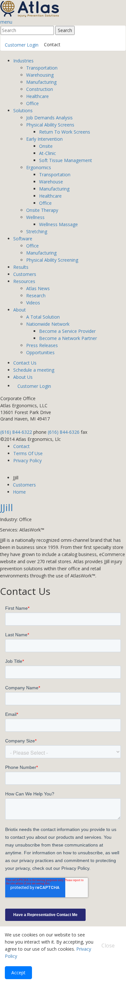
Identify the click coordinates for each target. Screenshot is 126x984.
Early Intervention (44, 139)
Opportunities (40, 352)
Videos (33, 303)
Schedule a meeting (33, 370)
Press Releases (42, 345)
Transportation (42, 68)
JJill (6, 507)
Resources (24, 281)
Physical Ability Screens (50, 125)
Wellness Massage (58, 224)
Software (22, 238)
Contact (52, 44)
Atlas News (38, 288)
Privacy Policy (27, 460)
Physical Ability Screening (52, 260)
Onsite (46, 146)
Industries (23, 61)
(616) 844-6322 (16, 432)
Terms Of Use (28, 453)
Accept (18, 972)
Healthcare (37, 96)
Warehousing (40, 75)
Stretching (36, 231)
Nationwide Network (47, 324)
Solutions (23, 110)
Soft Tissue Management (65, 160)
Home (19, 492)
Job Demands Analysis (49, 118)
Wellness (35, 217)
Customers (24, 274)
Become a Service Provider (67, 331)
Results (20, 267)
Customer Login (21, 45)
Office (32, 103)
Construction (39, 89)
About (19, 310)
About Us (23, 377)
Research (36, 295)
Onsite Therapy (42, 210)
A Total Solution (43, 317)
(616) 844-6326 (63, 432)
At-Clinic (47, 153)
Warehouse (51, 182)
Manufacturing (41, 82)
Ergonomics (38, 167)
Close (108, 945)
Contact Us (25, 363)
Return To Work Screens (64, 132)
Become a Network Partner (68, 338)
